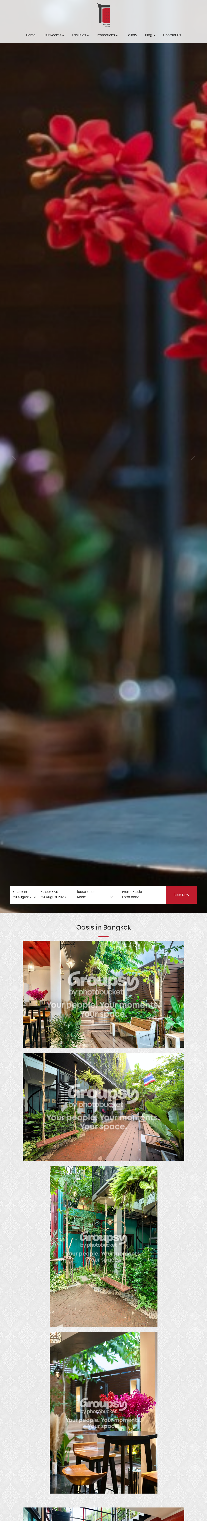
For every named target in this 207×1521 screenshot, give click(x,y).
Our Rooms (53, 35)
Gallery (131, 35)
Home (31, 35)
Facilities (79, 35)
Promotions (106, 35)
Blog (149, 35)
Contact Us (172, 35)
